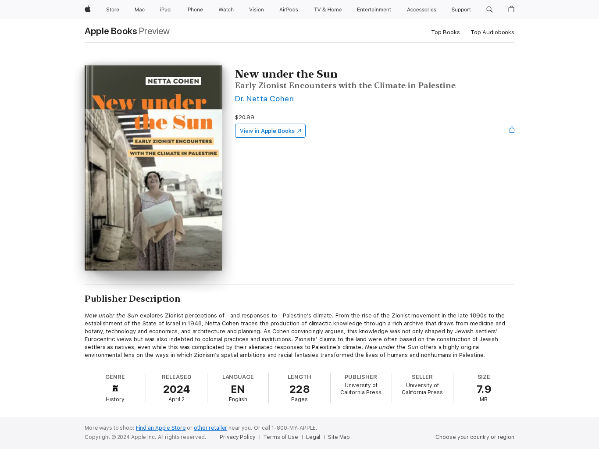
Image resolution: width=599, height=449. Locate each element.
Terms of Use (280, 437)
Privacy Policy (237, 437)
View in (267, 131)
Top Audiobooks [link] (492, 32)
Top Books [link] (445, 32)
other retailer (210, 428)
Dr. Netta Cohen (264, 98)
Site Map (339, 437)
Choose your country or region (474, 437)
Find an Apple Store (161, 428)
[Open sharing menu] (512, 131)
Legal (313, 437)
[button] (489, 9)
